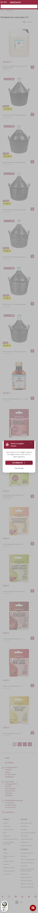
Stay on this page (19, 468)
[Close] (31, 443)
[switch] (4, 910)
